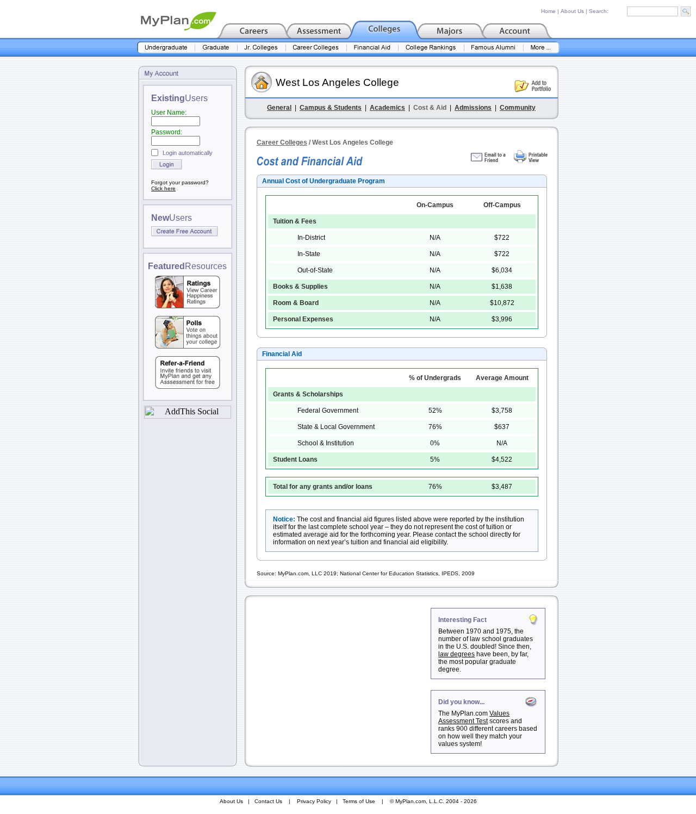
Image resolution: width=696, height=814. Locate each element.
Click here (163, 188)
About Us (572, 11)
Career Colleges (282, 142)
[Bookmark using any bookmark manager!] (187, 415)
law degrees (456, 654)
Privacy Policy (314, 801)
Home (548, 11)
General (279, 107)
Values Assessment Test (473, 717)
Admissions (473, 107)
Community (518, 107)
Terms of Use (359, 801)
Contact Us (268, 801)
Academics (387, 107)
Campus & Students (331, 107)
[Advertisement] (338, 676)
